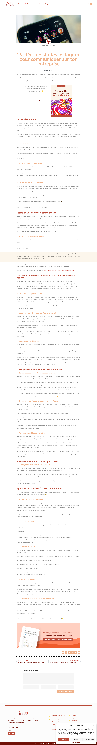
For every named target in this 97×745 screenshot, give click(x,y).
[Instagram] (9, 733)
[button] (94, 725)
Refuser (76, 739)
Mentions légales (76, 742)
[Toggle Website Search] (68, 4)
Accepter (63, 739)
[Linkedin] (13, 733)
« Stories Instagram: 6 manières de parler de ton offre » (59, 270)
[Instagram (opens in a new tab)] (88, 4)
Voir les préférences (88, 739)
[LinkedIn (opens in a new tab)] (91, 4)
